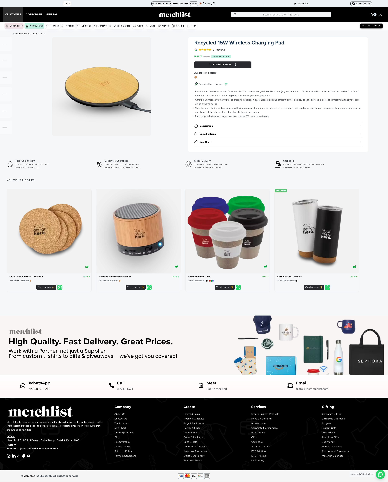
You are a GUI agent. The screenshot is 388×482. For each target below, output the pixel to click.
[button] (380, 14)
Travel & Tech (37, 33)
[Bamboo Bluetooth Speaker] (138, 231)
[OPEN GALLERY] (101, 86)
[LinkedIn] (14, 456)
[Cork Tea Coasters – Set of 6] (49, 231)
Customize (217, 64)
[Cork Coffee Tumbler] (317, 231)
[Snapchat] (24, 456)
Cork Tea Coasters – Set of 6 (26, 276)
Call (121, 383)
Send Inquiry (59, 287)
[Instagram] (9, 456)
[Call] (111, 385)
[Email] (290, 385)
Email (302, 383)
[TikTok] (19, 456)
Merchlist (29, 476)
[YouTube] (29, 456)
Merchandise (22, 33)
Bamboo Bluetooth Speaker (115, 276)
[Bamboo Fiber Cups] (228, 231)
